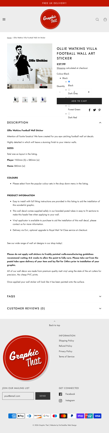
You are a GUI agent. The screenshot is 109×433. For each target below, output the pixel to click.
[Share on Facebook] (89, 110)
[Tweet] (94, 110)
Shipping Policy (66, 340)
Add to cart (79, 101)
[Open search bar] (97, 19)
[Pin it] (99, 110)
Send (43, 395)
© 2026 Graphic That (41, 425)
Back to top (54, 325)
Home (9, 37)
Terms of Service (66, 356)
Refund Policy (65, 346)
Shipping (61, 68)
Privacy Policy (65, 351)
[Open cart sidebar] (105, 19)
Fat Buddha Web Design (67, 425)
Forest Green (74, 109)
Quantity (61, 86)
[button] (16, 99)
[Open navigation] (4, 19)
